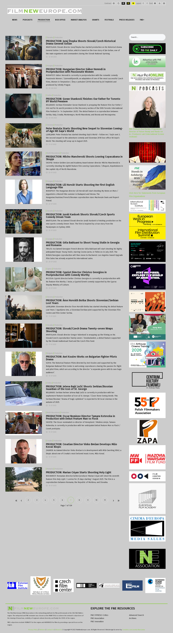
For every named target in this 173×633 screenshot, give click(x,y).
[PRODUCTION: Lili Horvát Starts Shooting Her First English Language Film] (23, 192)
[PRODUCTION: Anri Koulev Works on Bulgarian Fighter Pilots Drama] (23, 363)
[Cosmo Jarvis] (23, 249)
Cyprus (49, 269)
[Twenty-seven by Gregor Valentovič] (23, 335)
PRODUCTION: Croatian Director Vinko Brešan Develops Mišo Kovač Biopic (81, 445)
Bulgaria (50, 353)
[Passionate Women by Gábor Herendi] (23, 76)
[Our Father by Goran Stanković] (23, 106)
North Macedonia (53, 153)
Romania (50, 469)
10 (96, 500)
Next (113, 501)
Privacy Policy (33, 630)
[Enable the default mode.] (113, 3)
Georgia (50, 239)
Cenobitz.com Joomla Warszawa (133, 630)
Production (59, 37)
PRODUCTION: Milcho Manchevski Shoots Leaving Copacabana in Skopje (84, 158)
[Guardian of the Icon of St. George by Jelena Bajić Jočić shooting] (23, 393)
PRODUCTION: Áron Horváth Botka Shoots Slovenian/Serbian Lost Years (82, 301)
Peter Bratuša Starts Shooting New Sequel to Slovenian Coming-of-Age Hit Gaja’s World (84, 129)
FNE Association (97, 618)
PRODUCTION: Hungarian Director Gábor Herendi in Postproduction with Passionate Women (76, 70)
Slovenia (50, 125)
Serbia (49, 95)
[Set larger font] (164, 3)
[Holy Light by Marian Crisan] (23, 479)
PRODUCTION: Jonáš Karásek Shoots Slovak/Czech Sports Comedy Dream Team (80, 215)
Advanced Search (136, 615)
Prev (21, 501)
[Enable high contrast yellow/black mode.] (133, 3)
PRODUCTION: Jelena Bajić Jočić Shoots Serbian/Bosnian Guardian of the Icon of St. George (79, 387)
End (118, 501)
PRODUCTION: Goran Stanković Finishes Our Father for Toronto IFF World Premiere (83, 100)
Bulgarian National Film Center (59, 366)
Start (16, 501)
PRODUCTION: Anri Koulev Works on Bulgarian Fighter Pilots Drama (81, 358)
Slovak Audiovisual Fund (62, 341)
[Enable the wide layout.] (147, 3)
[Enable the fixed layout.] (143, 3)
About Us (59, 630)
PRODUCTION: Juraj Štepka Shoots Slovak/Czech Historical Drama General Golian (81, 42)
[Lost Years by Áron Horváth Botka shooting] (23, 307)
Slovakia (50, 37)
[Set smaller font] (155, 3)
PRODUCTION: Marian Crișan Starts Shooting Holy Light (78, 472)
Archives (132, 618)
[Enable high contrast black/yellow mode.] (128, 3)
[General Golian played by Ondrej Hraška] (23, 48)
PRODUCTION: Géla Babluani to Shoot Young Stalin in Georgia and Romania (82, 243)
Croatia (49, 441)
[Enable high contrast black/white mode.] (123, 3)
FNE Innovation (97, 621)
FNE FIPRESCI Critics (99, 615)
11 (105, 500)
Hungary (50, 66)
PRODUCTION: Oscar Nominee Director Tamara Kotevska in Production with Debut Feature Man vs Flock (80, 417)
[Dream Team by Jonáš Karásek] (23, 221)
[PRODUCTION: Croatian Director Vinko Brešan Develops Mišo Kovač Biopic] (23, 451)
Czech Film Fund (87, 341)
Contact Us (51, 630)
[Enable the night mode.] (118, 3)
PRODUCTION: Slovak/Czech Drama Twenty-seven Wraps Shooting (79, 329)
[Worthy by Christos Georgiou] (23, 279)
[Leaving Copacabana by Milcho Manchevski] (23, 163)
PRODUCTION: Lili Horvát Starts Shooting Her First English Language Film (80, 186)
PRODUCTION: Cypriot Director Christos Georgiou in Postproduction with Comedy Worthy (76, 273)
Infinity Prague (64, 85)
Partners (42, 630)
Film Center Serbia (64, 313)
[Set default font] (159, 3)
